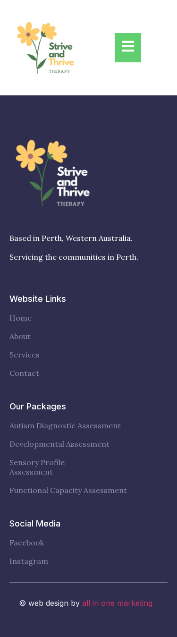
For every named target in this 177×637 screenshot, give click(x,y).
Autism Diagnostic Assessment (65, 425)
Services (24, 354)
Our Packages (37, 406)
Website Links (37, 299)
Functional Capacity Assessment (68, 490)
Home (20, 318)
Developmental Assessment (59, 444)
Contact (24, 373)
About (20, 336)
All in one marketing (117, 603)
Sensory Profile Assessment (37, 467)
